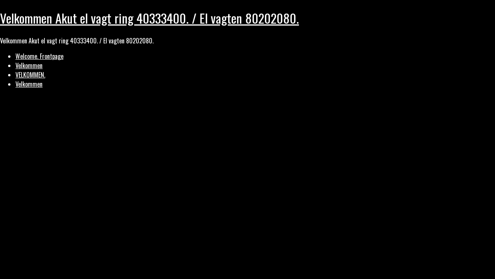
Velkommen (29, 65)
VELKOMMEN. (30, 74)
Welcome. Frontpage (39, 56)
